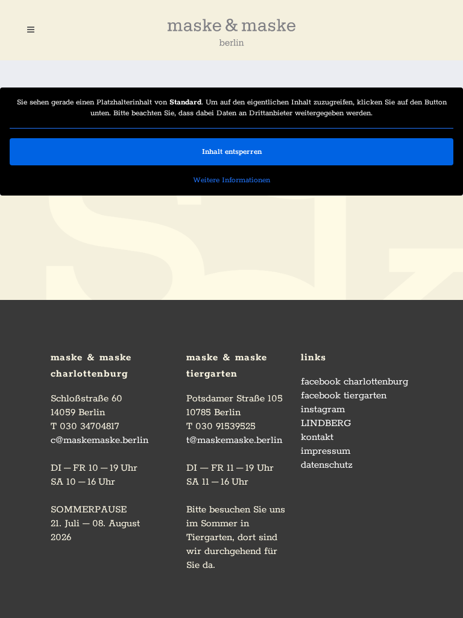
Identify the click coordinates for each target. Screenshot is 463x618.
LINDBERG (326, 423)
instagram (323, 409)
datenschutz (327, 465)
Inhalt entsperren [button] (232, 151)
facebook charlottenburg (354, 381)
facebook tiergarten (343, 395)
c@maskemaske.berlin (99, 440)
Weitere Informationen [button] (231, 180)
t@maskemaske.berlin (234, 440)
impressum (325, 451)
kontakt (317, 437)
